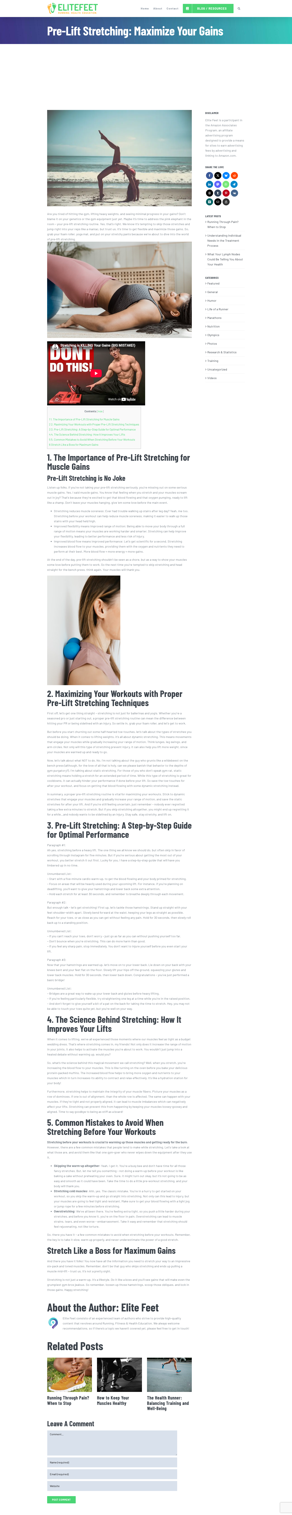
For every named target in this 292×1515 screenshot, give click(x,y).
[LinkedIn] (209, 185)
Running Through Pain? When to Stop (68, 1400)
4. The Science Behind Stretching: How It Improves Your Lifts (87, 434)
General (212, 292)
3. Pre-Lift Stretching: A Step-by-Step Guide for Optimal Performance (92, 429)
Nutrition (213, 326)
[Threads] (209, 194)
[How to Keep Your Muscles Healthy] (119, 1375)
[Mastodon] (218, 185)
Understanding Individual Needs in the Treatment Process (224, 240)
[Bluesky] (226, 176)
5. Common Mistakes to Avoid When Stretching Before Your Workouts (92, 439)
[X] (218, 176)
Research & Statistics (222, 352)
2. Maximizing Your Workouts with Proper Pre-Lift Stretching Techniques (94, 424)
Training (212, 361)
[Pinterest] (226, 194)
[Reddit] (234, 176)
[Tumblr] (218, 194)
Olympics (213, 335)
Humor (211, 300)
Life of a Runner (217, 309)
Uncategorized (217, 369)
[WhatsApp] (226, 185)
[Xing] (209, 202)
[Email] (218, 202)
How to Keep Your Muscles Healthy (113, 1400)
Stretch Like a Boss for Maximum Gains (73, 444)
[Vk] (234, 194)
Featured (213, 283)
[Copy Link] (226, 202)
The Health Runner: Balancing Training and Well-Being (168, 1403)
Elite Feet (140, 1307)
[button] (239, 8)
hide (100, 411)
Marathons (214, 318)
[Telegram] (234, 185)
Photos (212, 343)
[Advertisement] (146, 69)
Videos (212, 378)
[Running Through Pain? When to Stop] (69, 1375)
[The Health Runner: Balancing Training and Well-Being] (169, 1375)
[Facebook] (209, 176)
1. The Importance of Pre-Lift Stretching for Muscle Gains (84, 419)
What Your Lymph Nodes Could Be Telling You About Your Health (225, 259)
